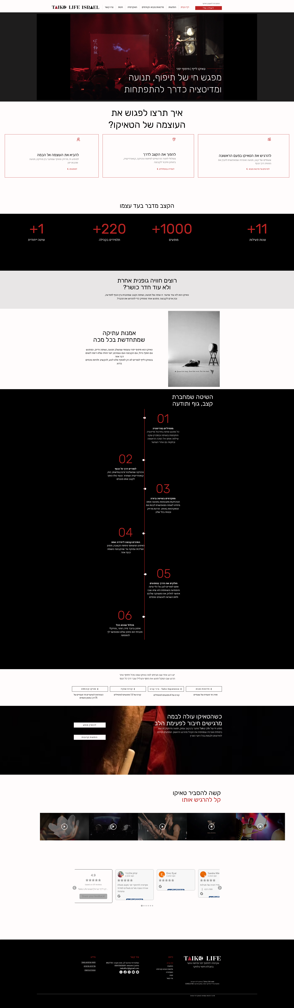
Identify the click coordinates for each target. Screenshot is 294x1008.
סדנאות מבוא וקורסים (165, 969)
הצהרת (93, 970)
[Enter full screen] (253, 96)
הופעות (170, 966)
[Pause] (41, 96)
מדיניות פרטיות (90, 966)
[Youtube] (133, 972)
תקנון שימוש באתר (88, 962)
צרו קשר (170, 978)
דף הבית (170, 963)
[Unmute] (46, 96)
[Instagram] (129, 972)
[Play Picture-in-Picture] (248, 96)
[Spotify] (137, 972)
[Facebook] (125, 972)
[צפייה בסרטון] (260, 827)
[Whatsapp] (121, 972)
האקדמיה (169, 972)
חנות (171, 975)
